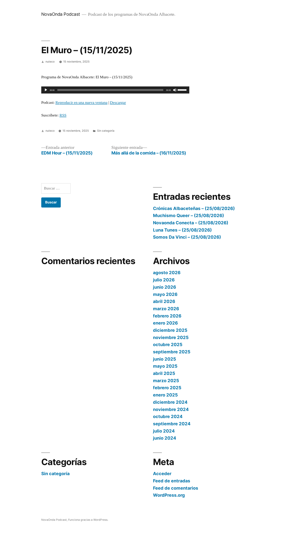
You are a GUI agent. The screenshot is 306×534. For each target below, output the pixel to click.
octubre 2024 (168, 416)
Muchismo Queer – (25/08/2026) (188, 215)
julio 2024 (164, 431)
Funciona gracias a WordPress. (88, 519)
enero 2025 (165, 395)
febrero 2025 (167, 387)
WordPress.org (169, 495)
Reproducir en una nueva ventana (81, 102)
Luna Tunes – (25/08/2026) (182, 230)
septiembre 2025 (171, 351)
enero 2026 (165, 323)
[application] (115, 90)
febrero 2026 (167, 316)
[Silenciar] (175, 90)
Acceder (162, 473)
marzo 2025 (166, 380)
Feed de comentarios (175, 488)
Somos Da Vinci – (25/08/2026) (187, 237)
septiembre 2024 (172, 423)
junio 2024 (164, 438)
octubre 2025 (167, 344)
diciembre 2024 (170, 402)
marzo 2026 (166, 308)
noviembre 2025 (171, 337)
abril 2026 (164, 301)
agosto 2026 (166, 272)
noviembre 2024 (171, 409)
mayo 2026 (165, 294)
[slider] (183, 89)
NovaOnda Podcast (60, 14)
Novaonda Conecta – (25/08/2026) (190, 222)
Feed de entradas (171, 480)
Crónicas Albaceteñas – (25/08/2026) (194, 208)
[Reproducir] (46, 90)
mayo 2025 (165, 366)
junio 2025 (164, 359)
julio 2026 (164, 279)
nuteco (50, 61)
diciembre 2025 (170, 330)
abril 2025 (164, 373)
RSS (63, 115)
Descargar (118, 102)
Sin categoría (105, 130)
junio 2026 (164, 287)
